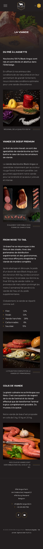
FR (39, 6)
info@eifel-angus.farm (22, 504)
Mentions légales (31, 530)
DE (35, 6)
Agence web (21, 532)
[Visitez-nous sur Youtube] (24, 515)
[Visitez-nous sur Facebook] (18, 515)
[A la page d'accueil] (21, 5)
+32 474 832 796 (23, 507)
